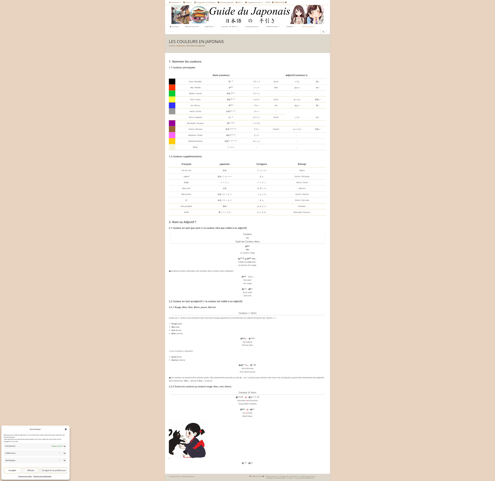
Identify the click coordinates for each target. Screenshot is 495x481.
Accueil (171, 45)
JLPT (239, 2)
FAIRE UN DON (279, 2)
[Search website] (323, 31)
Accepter (12, 470)
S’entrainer (175, 2)
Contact (290, 478)
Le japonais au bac (254, 2)
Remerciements (272, 476)
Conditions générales (307, 476)
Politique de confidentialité (42, 476)
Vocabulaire (180, 45)
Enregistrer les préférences (54, 470)
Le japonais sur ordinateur (206, 2)
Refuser (30, 470)
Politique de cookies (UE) (289, 476)
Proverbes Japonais (227, 2)
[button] (65, 429)
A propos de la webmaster (304, 478)
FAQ (268, 2)
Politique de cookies (25, 476)
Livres (187, 2)
